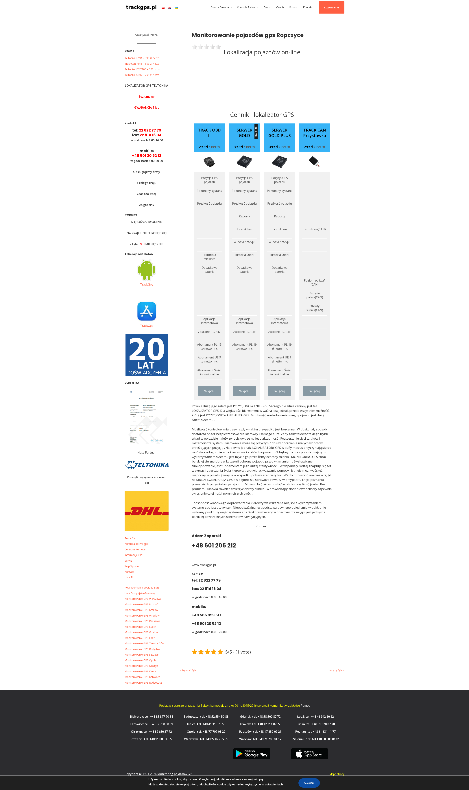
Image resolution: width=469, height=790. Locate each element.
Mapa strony (336, 774)
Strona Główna (220, 7)
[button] (331, 7)
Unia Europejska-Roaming (140, 593)
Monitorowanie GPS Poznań (141, 604)
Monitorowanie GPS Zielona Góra (145, 643)
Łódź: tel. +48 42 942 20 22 (315, 717)
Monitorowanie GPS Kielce (140, 671)
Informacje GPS (134, 555)
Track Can (130, 538)
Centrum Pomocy (135, 549)
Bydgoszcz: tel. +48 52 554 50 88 (206, 717)
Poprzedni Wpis (188, 670)
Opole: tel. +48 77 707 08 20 (206, 732)
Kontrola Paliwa (246, 7)
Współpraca (132, 566)
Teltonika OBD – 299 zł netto (142, 75)
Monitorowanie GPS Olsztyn (141, 665)
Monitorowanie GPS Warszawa (143, 598)
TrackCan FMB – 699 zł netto (142, 63)
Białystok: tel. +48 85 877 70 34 (151, 717)
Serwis (128, 560)
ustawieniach (274, 784)
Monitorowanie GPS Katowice (142, 677)
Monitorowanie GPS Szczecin (142, 654)
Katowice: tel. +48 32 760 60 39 (151, 724)
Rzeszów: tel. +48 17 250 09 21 (260, 732)
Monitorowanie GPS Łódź (140, 638)
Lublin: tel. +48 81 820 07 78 (315, 724)
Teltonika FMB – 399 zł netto (142, 58)
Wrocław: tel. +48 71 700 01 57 (260, 739)
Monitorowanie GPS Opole (140, 660)
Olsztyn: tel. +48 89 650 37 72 (151, 732)
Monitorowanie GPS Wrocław (142, 615)
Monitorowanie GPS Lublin (140, 626)
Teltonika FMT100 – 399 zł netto (144, 69)
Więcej (209, 391)
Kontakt (307, 7)
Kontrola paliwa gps (136, 543)
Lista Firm (130, 577)
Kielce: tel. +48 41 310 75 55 (206, 724)
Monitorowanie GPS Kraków (141, 610)
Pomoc (293, 7)
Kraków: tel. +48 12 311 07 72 (260, 724)
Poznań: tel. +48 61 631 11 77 (315, 732)
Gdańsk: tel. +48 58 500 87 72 (260, 717)
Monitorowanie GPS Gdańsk (141, 632)
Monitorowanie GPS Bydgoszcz (143, 682)
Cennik (280, 7)
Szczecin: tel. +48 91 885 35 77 (151, 739)
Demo (267, 7)
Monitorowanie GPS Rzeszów (142, 621)
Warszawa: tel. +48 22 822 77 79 (206, 739)
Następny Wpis (336, 670)
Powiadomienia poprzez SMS (142, 587)
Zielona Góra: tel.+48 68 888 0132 (315, 739)
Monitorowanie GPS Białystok (142, 649)
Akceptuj (309, 783)
